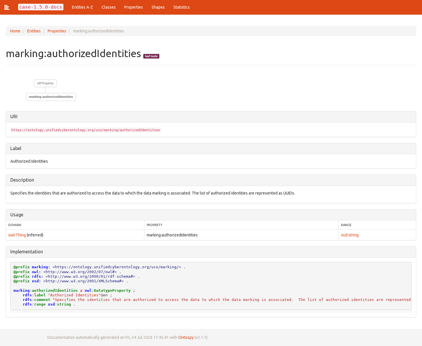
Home (15, 31)
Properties (133, 7)
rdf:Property (45, 83)
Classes (109, 7)
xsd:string (350, 235)
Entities (34, 31)
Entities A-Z (82, 7)
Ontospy (186, 337)
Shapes (158, 7)
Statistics (181, 7)
